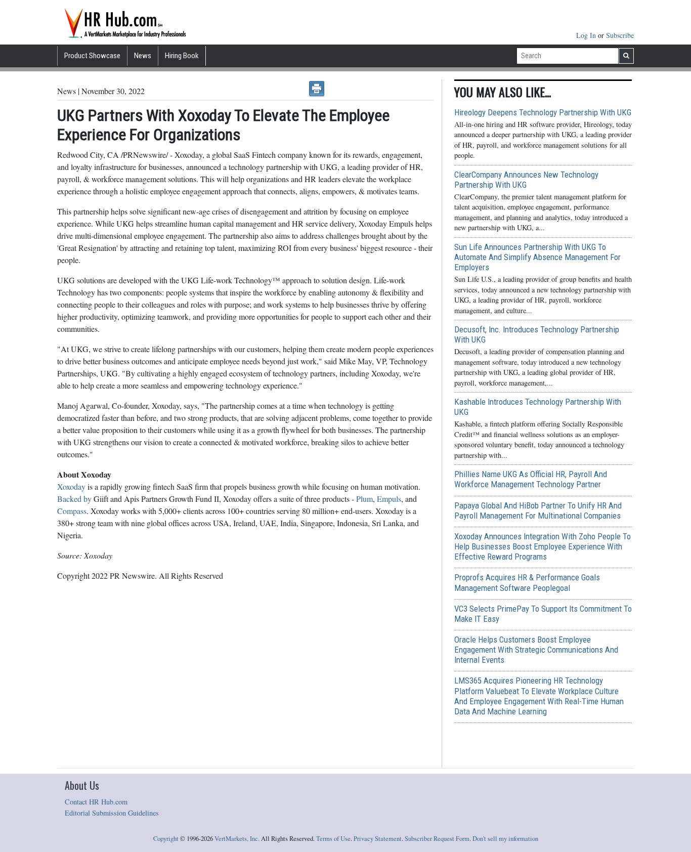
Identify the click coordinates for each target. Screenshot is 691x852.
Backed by (74, 498)
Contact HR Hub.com (96, 801)
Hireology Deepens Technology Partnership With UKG (542, 112)
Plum (364, 498)
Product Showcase (92, 55)
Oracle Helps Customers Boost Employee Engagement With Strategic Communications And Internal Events (536, 649)
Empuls (389, 498)
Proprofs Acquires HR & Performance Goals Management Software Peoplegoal (527, 582)
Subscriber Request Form (437, 838)
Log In (587, 35)
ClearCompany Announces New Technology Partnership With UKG (526, 179)
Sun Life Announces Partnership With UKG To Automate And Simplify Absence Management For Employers (537, 257)
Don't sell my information (505, 838)
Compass (72, 510)
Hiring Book (182, 55)
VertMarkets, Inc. (237, 838)
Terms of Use (333, 838)
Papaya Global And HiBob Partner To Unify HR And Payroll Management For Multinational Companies (538, 510)
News (142, 55)
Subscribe (620, 35)
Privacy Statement (378, 838)
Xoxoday (71, 486)
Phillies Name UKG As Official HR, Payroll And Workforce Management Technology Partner (530, 479)
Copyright (166, 838)
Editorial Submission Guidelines (112, 813)
